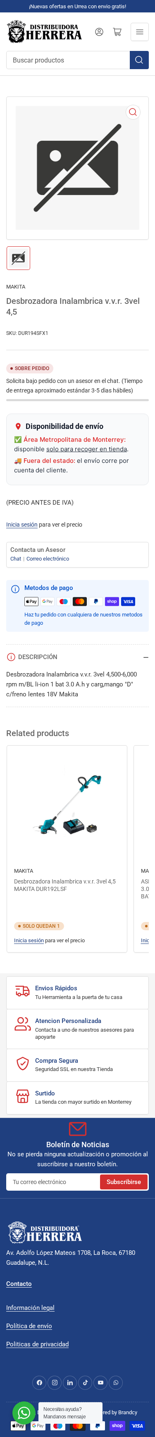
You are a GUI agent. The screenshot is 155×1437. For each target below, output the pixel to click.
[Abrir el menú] (140, 32)
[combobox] (77, 60)
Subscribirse (124, 1182)
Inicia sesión (22, 524)
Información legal (30, 1308)
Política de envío (29, 1326)
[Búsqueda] (139, 60)
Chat (16, 559)
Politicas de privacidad (37, 1344)
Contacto (19, 1284)
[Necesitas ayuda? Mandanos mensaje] (24, 1413)
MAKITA (15, 287)
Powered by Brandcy (113, 1412)
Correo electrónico (47, 559)
